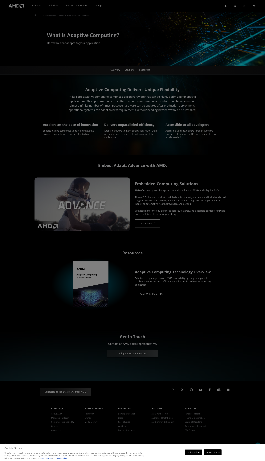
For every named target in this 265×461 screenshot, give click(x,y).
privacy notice (45, 458)
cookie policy (61, 458)
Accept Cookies (212, 452)
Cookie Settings (193, 452)
